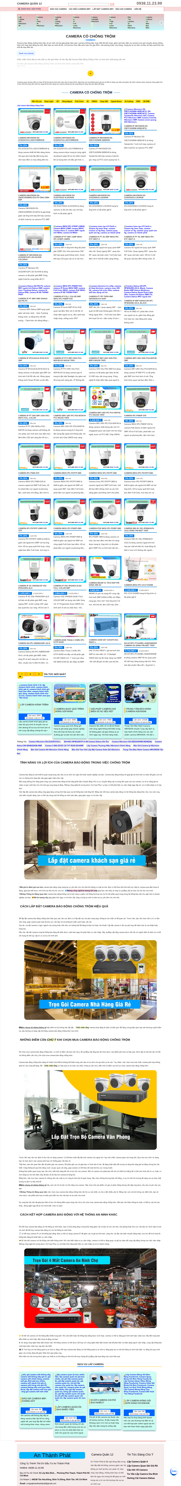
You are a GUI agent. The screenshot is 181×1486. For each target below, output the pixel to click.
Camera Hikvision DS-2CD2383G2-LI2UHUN (100, 196)
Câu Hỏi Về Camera (137, 1470)
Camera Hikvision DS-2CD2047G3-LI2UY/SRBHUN (66, 139)
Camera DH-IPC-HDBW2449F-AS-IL (34, 643)
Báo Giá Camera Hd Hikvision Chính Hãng (50, 750)
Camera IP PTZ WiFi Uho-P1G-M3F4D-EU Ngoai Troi (68, 359)
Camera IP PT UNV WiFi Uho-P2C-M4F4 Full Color (34, 417)
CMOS (94, 101)
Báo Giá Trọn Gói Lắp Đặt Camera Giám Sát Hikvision (96, 750)
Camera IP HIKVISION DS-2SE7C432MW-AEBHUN (101, 139)
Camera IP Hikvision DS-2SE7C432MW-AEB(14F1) (136, 127)
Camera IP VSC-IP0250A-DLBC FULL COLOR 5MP (68, 587)
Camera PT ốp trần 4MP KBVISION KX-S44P (101, 297)
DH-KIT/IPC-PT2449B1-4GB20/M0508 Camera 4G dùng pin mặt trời (140, 644)
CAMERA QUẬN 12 (29, 3)
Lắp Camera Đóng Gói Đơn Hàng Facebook (138, 1402)
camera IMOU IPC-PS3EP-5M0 (67, 528)
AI (88, 101)
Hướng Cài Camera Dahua (141, 1478)
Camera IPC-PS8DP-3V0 (135, 416)
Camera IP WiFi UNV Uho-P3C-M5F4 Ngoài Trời (103, 359)
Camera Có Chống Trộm (90, 36)
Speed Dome (116, 101)
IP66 (138, 101)
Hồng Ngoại (67, 101)
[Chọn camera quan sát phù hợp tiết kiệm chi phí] (161, 23)
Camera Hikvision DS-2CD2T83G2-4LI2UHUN (64, 196)
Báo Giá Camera (58, 9)
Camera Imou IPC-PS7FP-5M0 (67, 473)
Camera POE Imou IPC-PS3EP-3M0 (105, 528)
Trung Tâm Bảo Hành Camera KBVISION (138, 710)
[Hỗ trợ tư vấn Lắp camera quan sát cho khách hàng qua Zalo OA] (173, 1471)
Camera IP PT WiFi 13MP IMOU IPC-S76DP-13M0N (68, 238)
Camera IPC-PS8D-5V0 (28, 473)
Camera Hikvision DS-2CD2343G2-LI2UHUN (135, 196)
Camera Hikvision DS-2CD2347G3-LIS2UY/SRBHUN (31, 139)
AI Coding (129, 101)
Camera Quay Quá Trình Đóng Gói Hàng (69, 710)
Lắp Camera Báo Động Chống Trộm (30, 106)
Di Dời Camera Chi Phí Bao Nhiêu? (103, 1401)
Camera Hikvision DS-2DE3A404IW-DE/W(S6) (132, 742)
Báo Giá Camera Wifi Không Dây (34, 1399)
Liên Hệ (137, 9)
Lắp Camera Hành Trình (34, 705)
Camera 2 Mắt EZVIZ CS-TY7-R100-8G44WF (64, 746)
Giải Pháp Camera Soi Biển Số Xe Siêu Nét (103, 710)
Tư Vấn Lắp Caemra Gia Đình (142, 1474)
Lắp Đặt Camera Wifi (103, 9)
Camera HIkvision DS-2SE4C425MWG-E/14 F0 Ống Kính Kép (33, 197)
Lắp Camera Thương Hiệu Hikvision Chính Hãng (108, 746)
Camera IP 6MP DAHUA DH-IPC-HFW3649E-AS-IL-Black (138, 302)
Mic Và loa (36, 101)
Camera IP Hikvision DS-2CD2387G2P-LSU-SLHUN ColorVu (30, 257)
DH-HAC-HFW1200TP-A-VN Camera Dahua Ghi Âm (86, 742)
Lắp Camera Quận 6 (137, 1461)
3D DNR (146, 101)
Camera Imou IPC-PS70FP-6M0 (138, 473)
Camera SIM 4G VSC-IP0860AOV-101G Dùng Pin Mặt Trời (139, 529)
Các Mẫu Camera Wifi (79, 9)
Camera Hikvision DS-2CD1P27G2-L (45, 742)
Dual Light (49, 101)
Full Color (79, 101)
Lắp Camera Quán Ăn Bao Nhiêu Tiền (68, 1408)
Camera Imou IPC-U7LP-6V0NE (138, 585)
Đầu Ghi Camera (124, 9)
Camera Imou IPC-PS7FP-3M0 (103, 473)
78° (57, 101)
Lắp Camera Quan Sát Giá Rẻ (142, 1466)
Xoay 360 (104, 101)
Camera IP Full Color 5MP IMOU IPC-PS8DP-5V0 (67, 297)
